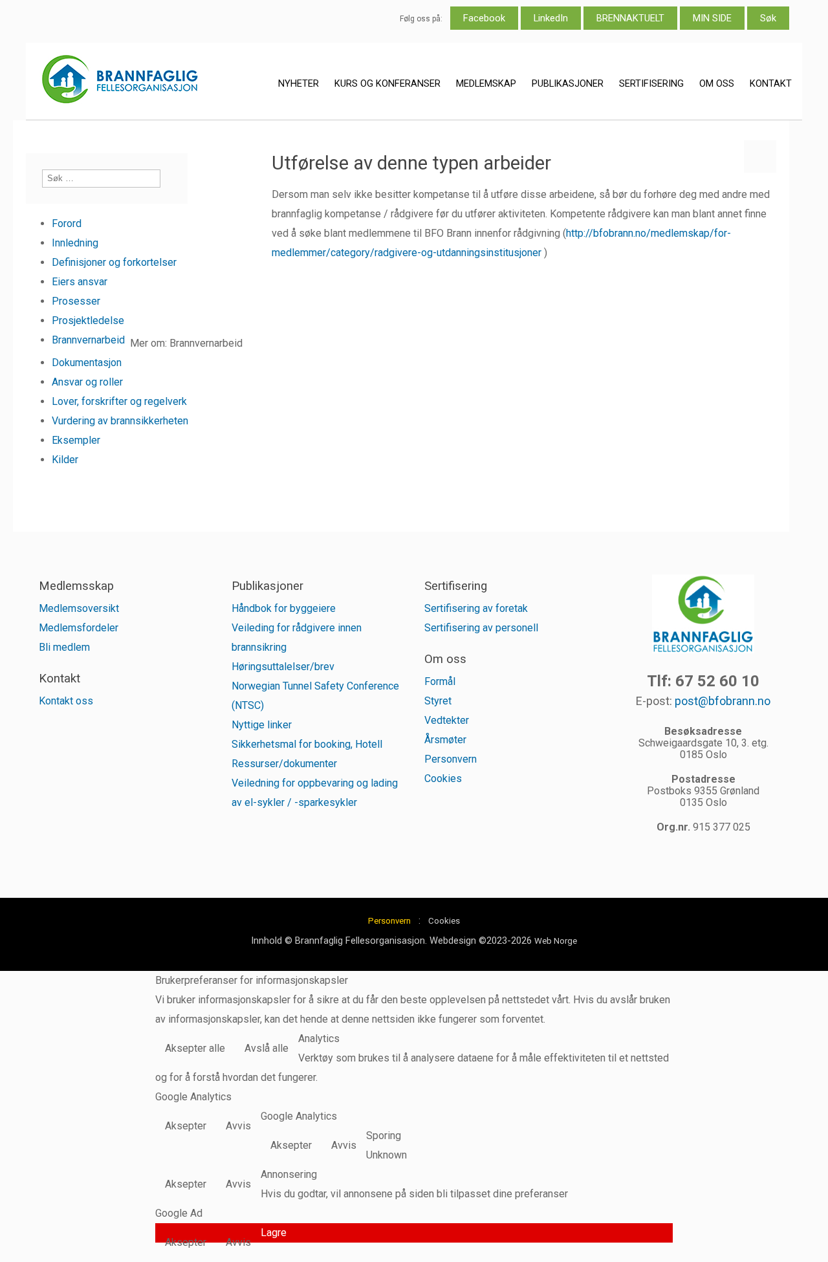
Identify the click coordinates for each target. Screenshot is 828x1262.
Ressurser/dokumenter (284, 763)
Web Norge (555, 941)
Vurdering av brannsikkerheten (120, 421)
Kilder (65, 459)
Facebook (484, 18)
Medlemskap (486, 83)
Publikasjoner (568, 83)
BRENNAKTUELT (630, 18)
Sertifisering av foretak (476, 608)
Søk (768, 18)
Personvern (450, 759)
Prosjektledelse (88, 320)
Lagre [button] (274, 1232)
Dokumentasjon (87, 362)
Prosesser (76, 301)
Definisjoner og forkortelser (114, 262)
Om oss (716, 83)
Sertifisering (651, 83)
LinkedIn (551, 18)
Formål (439, 681)
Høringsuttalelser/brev (283, 666)
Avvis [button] (238, 1126)
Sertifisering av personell (481, 628)
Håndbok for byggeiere (284, 608)
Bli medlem (64, 647)
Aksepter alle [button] (195, 1048)
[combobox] (101, 178)
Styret (438, 701)
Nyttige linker (262, 725)
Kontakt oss (66, 701)
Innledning (75, 243)
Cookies (443, 778)
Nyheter (298, 83)
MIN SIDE (712, 18)
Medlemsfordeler (78, 628)
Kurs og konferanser (387, 83)
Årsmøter (445, 740)
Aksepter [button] (185, 1126)
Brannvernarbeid (88, 340)
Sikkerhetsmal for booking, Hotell (307, 744)
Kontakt (771, 83)
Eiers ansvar (79, 282)
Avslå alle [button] (267, 1048)
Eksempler (76, 440)
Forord (67, 223)
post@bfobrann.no (722, 701)
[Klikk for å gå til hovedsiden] (120, 81)
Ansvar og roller (87, 382)
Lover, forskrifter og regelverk (119, 401)
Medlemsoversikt (79, 608)
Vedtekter (446, 720)
